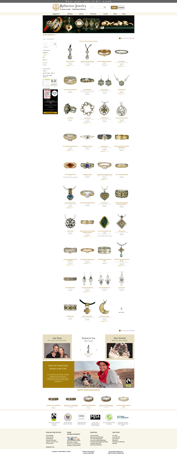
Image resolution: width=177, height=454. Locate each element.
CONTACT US (50, 447)
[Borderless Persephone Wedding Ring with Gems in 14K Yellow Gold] (121, 137)
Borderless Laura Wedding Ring (53, 405)
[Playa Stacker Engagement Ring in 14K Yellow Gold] (87, 250)
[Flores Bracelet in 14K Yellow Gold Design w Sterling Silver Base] (121, 52)
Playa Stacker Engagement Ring (87, 259)
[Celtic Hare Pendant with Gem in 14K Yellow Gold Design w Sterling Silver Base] (87, 52)
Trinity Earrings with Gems (87, 287)
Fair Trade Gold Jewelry (96, 438)
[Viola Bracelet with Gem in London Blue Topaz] (87, 137)
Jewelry (81, 14)
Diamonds (93, 14)
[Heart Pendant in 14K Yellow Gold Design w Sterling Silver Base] (104, 193)
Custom (121, 7)
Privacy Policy (49, 443)
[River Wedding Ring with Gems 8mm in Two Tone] (104, 250)
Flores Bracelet (121, 61)
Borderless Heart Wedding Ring (88, 405)
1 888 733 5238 (111, 453)
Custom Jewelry (94, 435)
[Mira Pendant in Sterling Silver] (70, 222)
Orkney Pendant (121, 231)
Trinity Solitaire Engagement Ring (70, 146)
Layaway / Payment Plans (73, 445)
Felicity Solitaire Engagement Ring (104, 174)
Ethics (115, 14)
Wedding (69, 14)
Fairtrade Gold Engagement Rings (99, 442)
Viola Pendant (122, 287)
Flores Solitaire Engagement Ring (87, 202)
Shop (114, 7)
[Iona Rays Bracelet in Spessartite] (87, 80)
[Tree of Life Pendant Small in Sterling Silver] (121, 108)
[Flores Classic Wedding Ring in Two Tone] (121, 165)
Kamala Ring (70, 118)
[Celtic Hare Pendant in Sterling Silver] (70, 52)
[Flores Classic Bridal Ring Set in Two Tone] (70, 80)
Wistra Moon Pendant (104, 316)
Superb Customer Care (52, 442)
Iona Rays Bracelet (87, 89)
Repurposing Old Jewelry (96, 437)
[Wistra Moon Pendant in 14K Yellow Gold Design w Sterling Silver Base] (104, 307)
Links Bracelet (87, 118)
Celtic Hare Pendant (70, 61)
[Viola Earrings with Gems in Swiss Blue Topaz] (104, 278)
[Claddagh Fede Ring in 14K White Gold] (87, 165)
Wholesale (115, 440)
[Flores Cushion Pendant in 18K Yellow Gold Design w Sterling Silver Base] (70, 193)
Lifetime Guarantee (51, 440)
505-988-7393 (120, 453)
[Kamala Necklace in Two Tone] (121, 80)
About (124, 14)
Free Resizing (49, 438)
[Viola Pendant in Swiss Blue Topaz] (121, 278)
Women (45, 54)
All (44, 57)
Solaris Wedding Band (70, 287)
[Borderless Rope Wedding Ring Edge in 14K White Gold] (124, 398)
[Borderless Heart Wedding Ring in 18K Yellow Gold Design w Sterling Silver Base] (106, 398)
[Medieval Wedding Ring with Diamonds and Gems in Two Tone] (121, 193)
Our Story (115, 435)
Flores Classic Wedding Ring (121, 174)
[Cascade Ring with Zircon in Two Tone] (70, 165)
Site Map (114, 443)
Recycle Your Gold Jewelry (74, 444)
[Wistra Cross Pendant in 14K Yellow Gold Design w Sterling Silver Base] (87, 307)
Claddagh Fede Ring (87, 174)
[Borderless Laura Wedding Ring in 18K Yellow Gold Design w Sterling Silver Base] (71, 398)
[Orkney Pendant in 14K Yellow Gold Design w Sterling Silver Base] (121, 222)
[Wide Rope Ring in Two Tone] (70, 307)
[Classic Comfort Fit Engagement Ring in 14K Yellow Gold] (104, 52)
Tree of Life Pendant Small (122, 118)
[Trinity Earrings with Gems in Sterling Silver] (87, 278)
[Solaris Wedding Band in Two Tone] (70, 278)
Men (45, 55)
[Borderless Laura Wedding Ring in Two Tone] (53, 398)
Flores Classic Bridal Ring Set (70, 89)
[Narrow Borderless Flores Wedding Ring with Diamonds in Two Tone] (87, 222)
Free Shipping (49, 435)
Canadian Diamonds (95, 443)
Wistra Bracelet (104, 146)
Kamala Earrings (104, 89)
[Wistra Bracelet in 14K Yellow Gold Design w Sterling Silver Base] (104, 137)
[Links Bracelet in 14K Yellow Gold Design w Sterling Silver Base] (87, 108)
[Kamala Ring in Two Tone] (70, 108)
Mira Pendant (70, 231)
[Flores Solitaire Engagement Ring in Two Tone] (87, 193)
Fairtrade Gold (116, 437)
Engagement (56, 14)
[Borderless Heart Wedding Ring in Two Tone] (88, 398)
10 (133, 38)
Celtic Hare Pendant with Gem (87, 61)
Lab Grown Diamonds (96, 445)
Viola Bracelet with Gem (87, 146)
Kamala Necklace (121, 89)
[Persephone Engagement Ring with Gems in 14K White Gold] (70, 250)
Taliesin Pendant (104, 118)
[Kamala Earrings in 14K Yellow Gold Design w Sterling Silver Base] (104, 80)
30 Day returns (50, 437)
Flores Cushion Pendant (70, 202)
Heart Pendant (104, 202)
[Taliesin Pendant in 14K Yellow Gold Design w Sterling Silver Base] (104, 108)
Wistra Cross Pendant (87, 316)
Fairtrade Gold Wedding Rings (98, 440)
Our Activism (115, 438)
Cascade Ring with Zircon (70, 174)
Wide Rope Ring (70, 316)
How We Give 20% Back (118, 442)
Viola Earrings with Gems (104, 287)
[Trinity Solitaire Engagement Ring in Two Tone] (70, 137)
